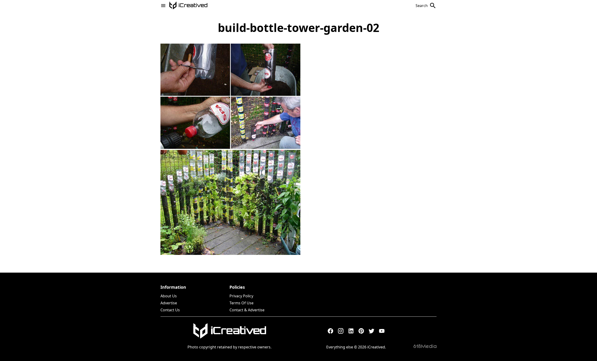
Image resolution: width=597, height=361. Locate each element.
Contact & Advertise (246, 309)
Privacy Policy (241, 296)
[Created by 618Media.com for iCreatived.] (425, 346)
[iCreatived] (229, 330)
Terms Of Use (241, 302)
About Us (168, 296)
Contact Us (170, 309)
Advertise (168, 302)
